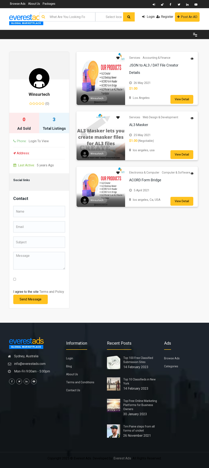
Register (167, 17)
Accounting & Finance (156, 57)
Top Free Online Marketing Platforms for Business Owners (140, 405)
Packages (49, 3)
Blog (69, 366)
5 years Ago (36, 165)
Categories (171, 366)
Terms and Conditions (80, 382)
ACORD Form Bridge (145, 180)
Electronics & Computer (144, 172)
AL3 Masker (138, 125)
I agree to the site (38, 292)
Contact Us (73, 390)
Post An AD (189, 17)
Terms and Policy (51, 292)
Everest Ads (122, 458)
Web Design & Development (160, 117)
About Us (34, 3)
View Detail (182, 99)
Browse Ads (18, 3)
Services (134, 57)
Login (150, 17)
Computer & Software (176, 172)
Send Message (30, 299)
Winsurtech (39, 94)
